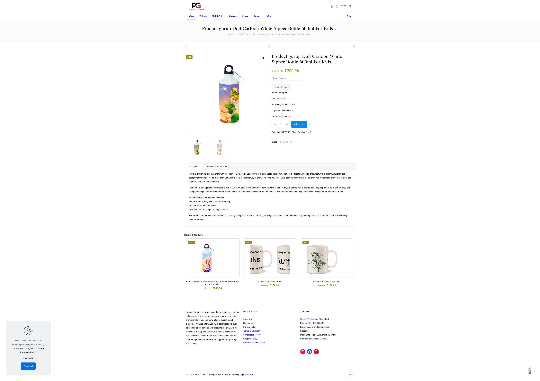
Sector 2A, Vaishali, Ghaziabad (314, 319)
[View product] (235, 248)
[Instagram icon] (339, 374)
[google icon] (344, 374)
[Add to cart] (235, 242)
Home (231, 34)
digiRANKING (246, 374)
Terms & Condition (251, 331)
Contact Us (248, 323)
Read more (28, 358)
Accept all (28, 366)
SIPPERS (243, 34)
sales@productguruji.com (318, 327)
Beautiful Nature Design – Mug (327, 281)
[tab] (193, 166)
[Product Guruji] (196, 6)
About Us (247, 319)
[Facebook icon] (336, 374)
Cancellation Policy (252, 335)
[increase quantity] (286, 124)
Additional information (217, 166)
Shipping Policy (250, 338)
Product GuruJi (304, 132)
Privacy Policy (249, 327)
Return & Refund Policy (254, 342)
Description (194, 166)
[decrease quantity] (274, 124)
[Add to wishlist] (235, 254)
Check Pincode (281, 87)
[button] (263, 58)
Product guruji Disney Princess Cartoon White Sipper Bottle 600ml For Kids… (212, 283)
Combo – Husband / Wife (269, 281)
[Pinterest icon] (342, 374)
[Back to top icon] (351, 374)
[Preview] (235, 260)
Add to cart (299, 124)
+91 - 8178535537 (315, 323)
